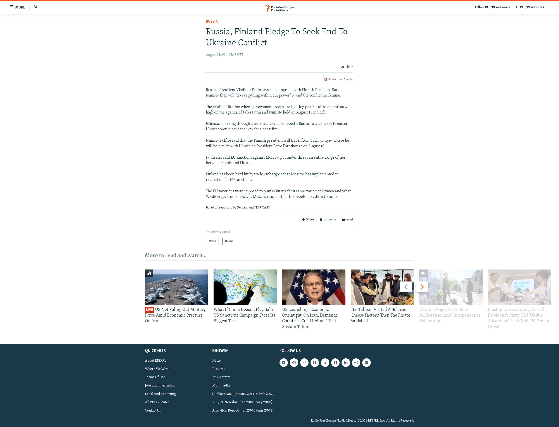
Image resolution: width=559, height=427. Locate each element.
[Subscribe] (366, 362)
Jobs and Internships (160, 385)
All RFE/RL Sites (157, 402)
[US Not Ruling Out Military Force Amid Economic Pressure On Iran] (176, 287)
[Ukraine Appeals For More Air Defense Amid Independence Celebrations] (451, 287)
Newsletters (221, 377)
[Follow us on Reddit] (294, 362)
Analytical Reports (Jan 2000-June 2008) (243, 410)
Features (218, 369)
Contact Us (153, 410)
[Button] (347, 67)
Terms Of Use (155, 377)
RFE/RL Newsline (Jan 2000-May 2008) (242, 402)
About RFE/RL (155, 361)
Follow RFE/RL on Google (492, 7)
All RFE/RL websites (530, 7)
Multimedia (221, 385)
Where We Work (157, 369)
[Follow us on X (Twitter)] (325, 362)
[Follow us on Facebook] (335, 362)
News (216, 361)
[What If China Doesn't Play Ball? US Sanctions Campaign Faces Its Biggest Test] (245, 287)
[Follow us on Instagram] (304, 362)
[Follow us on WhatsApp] (356, 362)
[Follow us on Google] (315, 362)
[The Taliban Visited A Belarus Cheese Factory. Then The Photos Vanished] (382, 287)
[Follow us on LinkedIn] (346, 362)
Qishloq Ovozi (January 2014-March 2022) (243, 394)
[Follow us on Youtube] (284, 362)
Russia (212, 22)
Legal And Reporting (160, 394)
